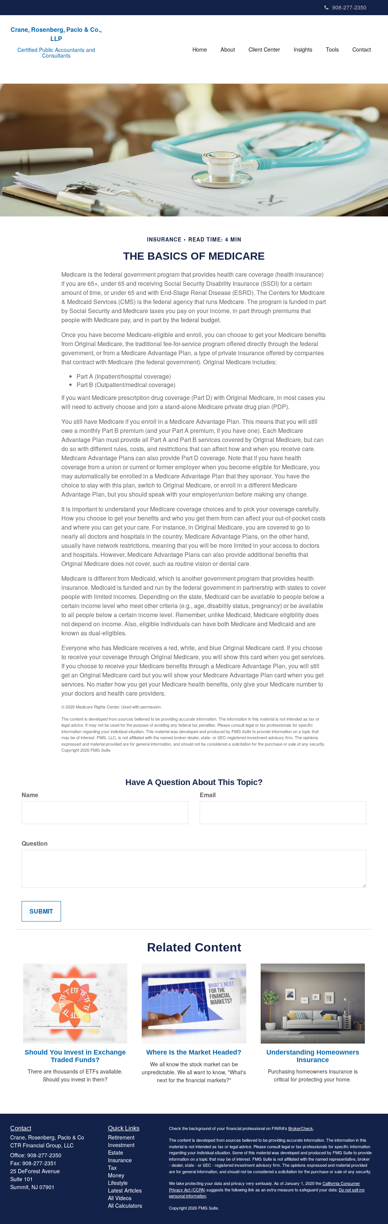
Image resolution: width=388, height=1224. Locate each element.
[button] (228, 49)
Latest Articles (125, 1190)
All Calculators (125, 1205)
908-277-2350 (349, 7)
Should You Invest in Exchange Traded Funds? (75, 1056)
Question (35, 843)
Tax (112, 1167)
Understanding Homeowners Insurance (312, 1056)
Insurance (120, 1160)
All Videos (119, 1198)
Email (208, 795)
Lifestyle (118, 1182)
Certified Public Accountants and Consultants (56, 53)
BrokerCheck (300, 1128)
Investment (121, 1145)
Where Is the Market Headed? (193, 1052)
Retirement (121, 1137)
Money (116, 1175)
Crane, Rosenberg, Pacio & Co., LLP (56, 34)
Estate (115, 1152)
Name (30, 795)
